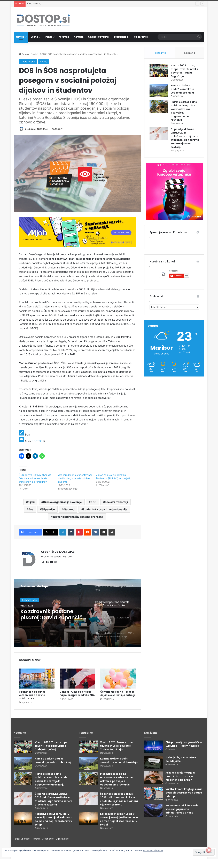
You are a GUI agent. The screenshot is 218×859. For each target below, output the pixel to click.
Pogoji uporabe (23, 838)
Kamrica (78, 36)
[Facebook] (47, 562)
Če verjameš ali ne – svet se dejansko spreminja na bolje (118, 693)
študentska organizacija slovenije (105, 509)
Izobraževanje (28, 61)
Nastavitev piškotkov (153, 850)
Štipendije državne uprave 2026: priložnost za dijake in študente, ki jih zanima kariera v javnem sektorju (185, 138)
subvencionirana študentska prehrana (77, 516)
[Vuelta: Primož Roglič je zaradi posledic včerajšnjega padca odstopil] (153, 793)
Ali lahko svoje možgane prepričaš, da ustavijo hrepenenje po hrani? (181, 776)
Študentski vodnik (98, 36)
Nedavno (189, 52)
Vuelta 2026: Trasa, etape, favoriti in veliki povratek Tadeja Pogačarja (185, 71)
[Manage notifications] (209, 850)
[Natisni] (111, 532)
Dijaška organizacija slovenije (62, 502)
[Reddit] (87, 532)
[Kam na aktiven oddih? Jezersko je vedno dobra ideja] (159, 90)
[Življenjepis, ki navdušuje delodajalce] (153, 762)
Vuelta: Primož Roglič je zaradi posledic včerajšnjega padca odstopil (184, 792)
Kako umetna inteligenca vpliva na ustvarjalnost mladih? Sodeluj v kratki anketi (68, 3)
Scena (34, 36)
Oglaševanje (62, 838)
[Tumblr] (71, 532)
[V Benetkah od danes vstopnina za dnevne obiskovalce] (36, 679)
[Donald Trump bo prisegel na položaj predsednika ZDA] (77, 679)
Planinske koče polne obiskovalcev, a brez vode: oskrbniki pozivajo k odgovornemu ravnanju (51, 779)
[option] (77, 613)
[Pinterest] (79, 532)
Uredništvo (49, 838)
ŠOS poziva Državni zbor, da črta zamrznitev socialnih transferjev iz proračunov (35, 478)
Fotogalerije (121, 36)
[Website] (43, 562)
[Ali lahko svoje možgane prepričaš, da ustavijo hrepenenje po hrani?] (153, 777)
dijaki (31, 502)
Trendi (48, 36)
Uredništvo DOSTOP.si (36, 129)
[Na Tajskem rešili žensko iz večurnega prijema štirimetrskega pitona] (153, 810)
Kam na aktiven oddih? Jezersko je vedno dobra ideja (182, 89)
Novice (20, 36)
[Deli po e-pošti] (103, 532)
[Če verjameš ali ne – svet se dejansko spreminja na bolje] (118, 679)
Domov (25, 54)
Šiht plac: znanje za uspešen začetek (44, 616)
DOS (93, 502)
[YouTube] (51, 562)
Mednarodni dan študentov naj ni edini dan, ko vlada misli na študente (75, 478)
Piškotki (37, 838)
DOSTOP (37, 441)
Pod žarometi (140, 36)
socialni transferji (116, 502)
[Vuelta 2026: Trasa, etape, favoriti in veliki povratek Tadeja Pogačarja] (159, 70)
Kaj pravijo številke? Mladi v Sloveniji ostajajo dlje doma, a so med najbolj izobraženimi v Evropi (54, 819)
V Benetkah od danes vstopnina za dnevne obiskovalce (32, 695)
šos (30, 509)
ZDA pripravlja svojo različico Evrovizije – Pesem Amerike (184, 744)
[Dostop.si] (43, 20)
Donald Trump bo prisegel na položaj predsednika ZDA (77, 693)
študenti (68, 509)
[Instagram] (55, 562)
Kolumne (64, 36)
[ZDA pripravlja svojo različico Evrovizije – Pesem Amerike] (153, 747)
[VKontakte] (95, 532)
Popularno (159, 52)
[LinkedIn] (62, 532)
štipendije (48, 509)
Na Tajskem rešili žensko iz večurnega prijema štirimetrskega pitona (182, 809)
